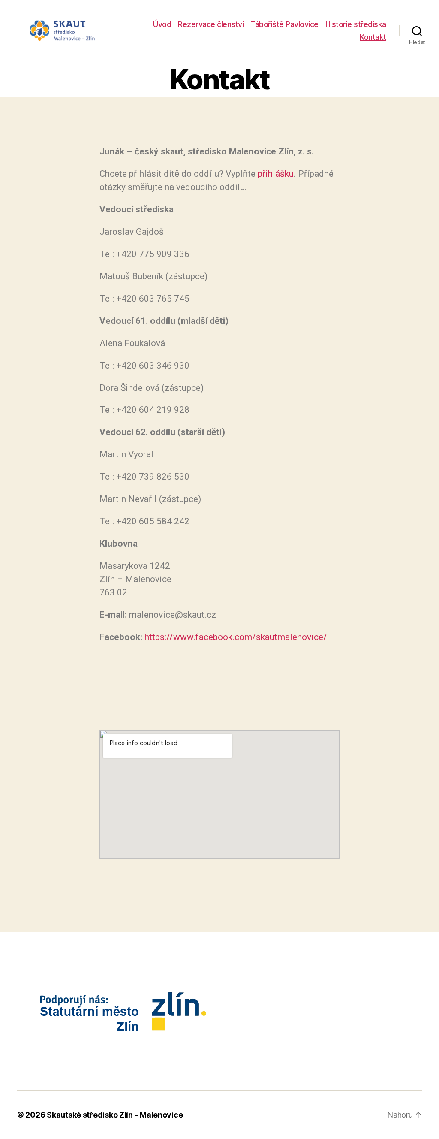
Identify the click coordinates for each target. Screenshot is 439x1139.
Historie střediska (355, 24)
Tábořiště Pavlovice (284, 24)
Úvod (162, 24)
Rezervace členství (211, 24)
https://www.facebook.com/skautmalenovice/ (235, 637)
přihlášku (276, 174)
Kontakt (373, 37)
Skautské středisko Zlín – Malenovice (115, 1114)
